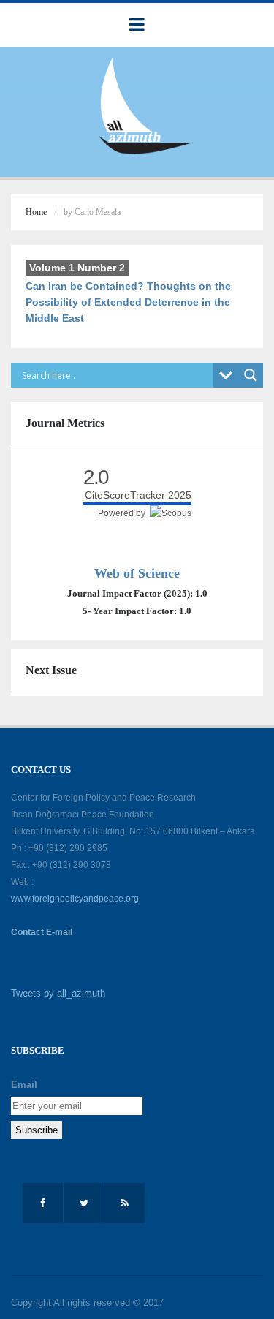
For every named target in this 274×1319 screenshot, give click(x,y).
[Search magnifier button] (250, 375)
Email (24, 1084)
